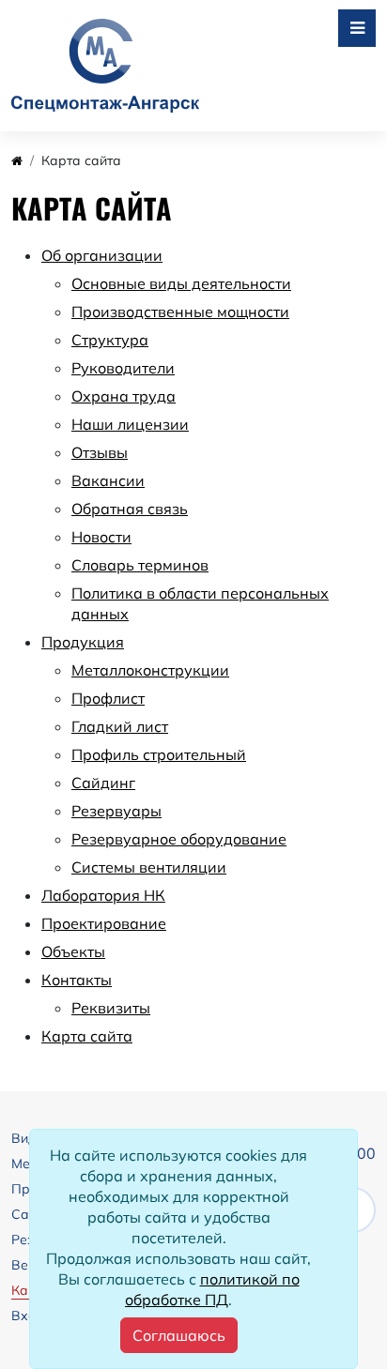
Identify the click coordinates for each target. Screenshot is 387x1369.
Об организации (102, 255)
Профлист (108, 698)
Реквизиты (110, 1007)
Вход (27, 1315)
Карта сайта (86, 1036)
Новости (101, 536)
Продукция (82, 641)
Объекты (73, 951)
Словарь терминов (140, 564)
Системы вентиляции (148, 867)
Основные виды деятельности (181, 283)
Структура (109, 339)
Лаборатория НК (103, 895)
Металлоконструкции (150, 670)
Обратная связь (129, 508)
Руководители (123, 367)
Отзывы (99, 452)
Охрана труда (123, 396)
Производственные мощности (180, 311)
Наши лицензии (130, 424)
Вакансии (108, 480)
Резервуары (116, 810)
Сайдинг (103, 782)
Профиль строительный (158, 754)
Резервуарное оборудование (178, 838)
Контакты (76, 979)
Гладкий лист (119, 726)
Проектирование (103, 923)
